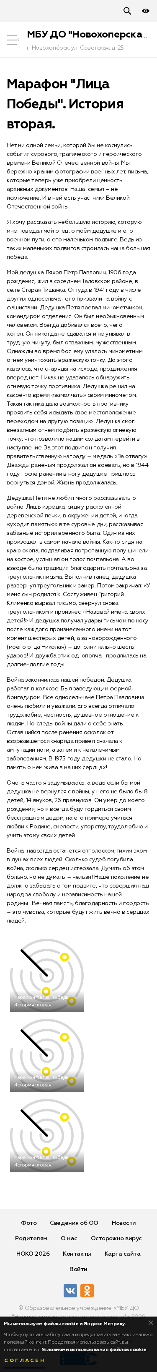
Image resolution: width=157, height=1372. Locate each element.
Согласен (24, 1360)
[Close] (151, 1322)
